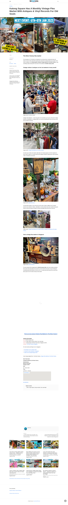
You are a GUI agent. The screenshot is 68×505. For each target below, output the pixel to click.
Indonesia (11, 468)
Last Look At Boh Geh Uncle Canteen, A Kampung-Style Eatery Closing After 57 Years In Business (50, 453)
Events (27, 449)
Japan (16, 493)
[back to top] (65, 501)
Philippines (19, 490)
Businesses (45, 449)
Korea (18, 493)
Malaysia (14, 490)
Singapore (10, 490)
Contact (15, 478)
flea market (11, 63)
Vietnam (14, 493)
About (10, 478)
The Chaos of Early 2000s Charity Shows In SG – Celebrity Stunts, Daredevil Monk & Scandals (16, 453)
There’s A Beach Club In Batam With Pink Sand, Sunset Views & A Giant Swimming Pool (16, 471)
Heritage (10, 449)
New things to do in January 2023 (30, 349)
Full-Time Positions (23, 478)
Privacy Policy (28, 478)
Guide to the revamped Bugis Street (30, 352)
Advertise (12, 478)
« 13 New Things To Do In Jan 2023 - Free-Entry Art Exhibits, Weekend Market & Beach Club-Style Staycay (30, 435)
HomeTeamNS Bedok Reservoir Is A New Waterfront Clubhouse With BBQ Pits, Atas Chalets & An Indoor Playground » (51, 435)
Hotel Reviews (45, 468)
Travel (27, 468)
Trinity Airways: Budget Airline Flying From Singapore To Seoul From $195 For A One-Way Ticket (33, 471)
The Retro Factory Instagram (32, 344)
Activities (10, 6)
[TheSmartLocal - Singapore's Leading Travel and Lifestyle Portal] (34, 1)
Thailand (16, 490)
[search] (58, 1)
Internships (18, 478)
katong (15, 63)
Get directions (25, 382)
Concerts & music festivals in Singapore (31, 351)
